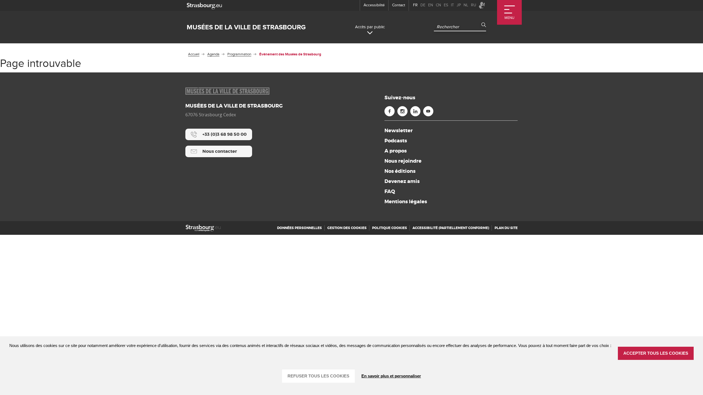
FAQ (389, 191)
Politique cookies (389, 228)
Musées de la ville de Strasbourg (246, 27)
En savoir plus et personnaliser (391, 376)
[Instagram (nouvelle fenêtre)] (402, 111)
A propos (395, 151)
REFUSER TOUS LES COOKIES (318, 376)
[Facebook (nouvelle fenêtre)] (389, 111)
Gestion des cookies (347, 228)
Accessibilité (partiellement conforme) (450, 228)
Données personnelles (299, 228)
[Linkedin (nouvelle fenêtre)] (415, 111)
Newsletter (398, 131)
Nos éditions (399, 171)
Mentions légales (405, 202)
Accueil (193, 54)
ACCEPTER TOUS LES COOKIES (655, 353)
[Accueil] (203, 228)
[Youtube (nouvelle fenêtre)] (428, 111)
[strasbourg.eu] (204, 5)
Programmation (239, 54)
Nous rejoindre (403, 161)
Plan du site (506, 228)
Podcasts (395, 141)
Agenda (213, 54)
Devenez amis (402, 181)
